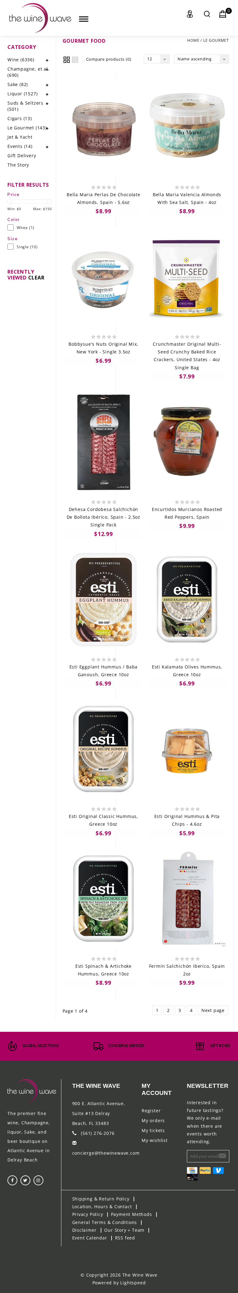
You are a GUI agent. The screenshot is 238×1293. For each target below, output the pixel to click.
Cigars (19, 118)
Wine (20, 60)
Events (20, 146)
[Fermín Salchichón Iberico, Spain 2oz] (187, 899)
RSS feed (125, 1238)
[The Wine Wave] (40, 18)
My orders (153, 1120)
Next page (213, 1010)
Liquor (22, 94)
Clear (36, 277)
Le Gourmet (216, 40)
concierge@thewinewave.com (106, 1153)
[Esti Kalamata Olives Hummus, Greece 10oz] (187, 599)
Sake (17, 84)
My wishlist (155, 1140)
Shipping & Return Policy (101, 1199)
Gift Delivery (21, 155)
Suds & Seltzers (25, 106)
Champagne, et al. (28, 72)
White (25, 227)
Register (151, 1111)
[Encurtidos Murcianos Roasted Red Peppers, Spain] (187, 442)
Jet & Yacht (20, 137)
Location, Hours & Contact (102, 1206)
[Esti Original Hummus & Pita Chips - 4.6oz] (187, 749)
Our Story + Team (124, 1230)
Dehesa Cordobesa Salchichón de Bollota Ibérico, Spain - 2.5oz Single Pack (103, 517)
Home (193, 40)
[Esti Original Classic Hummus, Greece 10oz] (103, 749)
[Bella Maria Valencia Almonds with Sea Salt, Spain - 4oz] (187, 127)
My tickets (153, 1130)
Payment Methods (131, 1214)
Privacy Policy (87, 1214)
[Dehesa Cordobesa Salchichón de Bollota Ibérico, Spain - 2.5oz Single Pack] (103, 442)
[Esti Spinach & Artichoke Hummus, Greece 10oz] (103, 899)
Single (27, 246)
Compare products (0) (108, 59)
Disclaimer (84, 1230)
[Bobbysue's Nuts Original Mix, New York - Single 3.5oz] (103, 277)
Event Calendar (89, 1238)
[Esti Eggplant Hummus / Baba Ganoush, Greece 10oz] (103, 599)
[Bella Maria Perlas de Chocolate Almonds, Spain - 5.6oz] (103, 127)
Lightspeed (133, 1283)
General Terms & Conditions (104, 1222)
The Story (18, 165)
